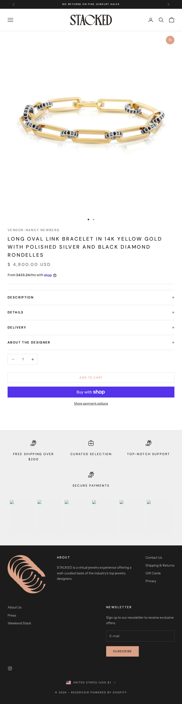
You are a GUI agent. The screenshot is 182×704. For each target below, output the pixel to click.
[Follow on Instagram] (10, 668)
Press (12, 615)
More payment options (91, 403)
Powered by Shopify (109, 692)
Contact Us (154, 557)
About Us (15, 607)
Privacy (151, 581)
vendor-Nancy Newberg (34, 230)
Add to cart (90, 377)
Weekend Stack (19, 623)
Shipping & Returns (160, 565)
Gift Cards (153, 573)
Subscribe (122, 651)
